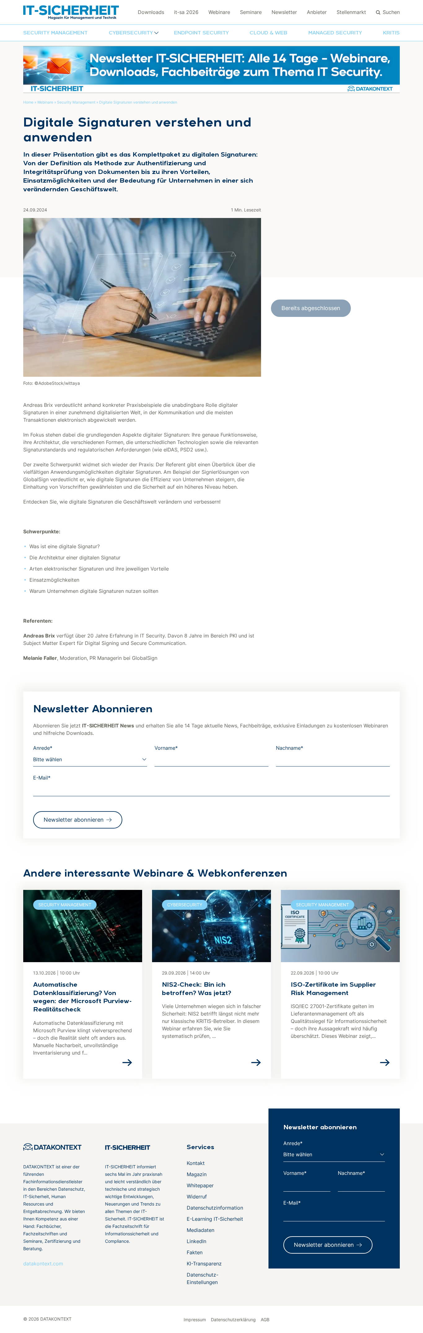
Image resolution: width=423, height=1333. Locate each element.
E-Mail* (41, 778)
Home (28, 102)
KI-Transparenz (204, 1263)
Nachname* (289, 748)
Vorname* (166, 748)
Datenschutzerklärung (233, 1319)
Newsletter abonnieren (74, 819)
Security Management (55, 33)
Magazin (197, 1174)
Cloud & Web (268, 33)
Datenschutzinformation (215, 1208)
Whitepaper (200, 1185)
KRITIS (391, 33)
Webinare (219, 12)
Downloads (151, 12)
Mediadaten (200, 1230)
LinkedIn (196, 1241)
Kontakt (196, 1163)
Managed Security (335, 33)
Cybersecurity (184, 904)
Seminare (251, 12)
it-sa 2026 (186, 12)
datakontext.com (43, 1263)
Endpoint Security (201, 33)
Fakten (195, 1252)
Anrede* (42, 748)
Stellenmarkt (351, 12)
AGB (265, 1319)
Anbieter (317, 12)
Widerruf (197, 1196)
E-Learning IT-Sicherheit (215, 1219)
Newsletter (284, 12)
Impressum (195, 1319)
